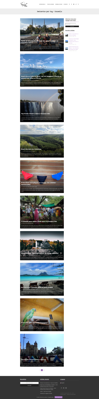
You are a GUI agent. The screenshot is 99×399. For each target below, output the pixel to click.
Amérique (35, 361)
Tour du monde (50, 4)
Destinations (42, 4)
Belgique (33, 151)
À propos (66, 4)
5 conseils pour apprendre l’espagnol (34, 323)
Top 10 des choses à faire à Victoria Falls (35, 113)
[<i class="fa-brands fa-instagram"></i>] (72, 4)
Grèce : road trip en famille (45, 391)
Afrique (33, 115)
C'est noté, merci (58, 397)
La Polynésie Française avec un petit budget (37, 287)
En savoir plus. (51, 397)
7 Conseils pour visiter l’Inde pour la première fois (39, 221)
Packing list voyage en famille (46, 393)
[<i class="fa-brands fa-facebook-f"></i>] (69, 4)
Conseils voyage (58, 4)
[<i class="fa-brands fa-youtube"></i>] (74, 4)
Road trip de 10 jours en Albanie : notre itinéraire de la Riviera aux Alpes (74, 48)
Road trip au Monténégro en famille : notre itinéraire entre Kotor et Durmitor (74, 41)
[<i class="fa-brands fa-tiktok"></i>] (76, 4)
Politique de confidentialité (71, 394)
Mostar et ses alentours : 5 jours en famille (74, 34)
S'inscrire (29, 385)
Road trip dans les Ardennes (31, 149)
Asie (32, 223)
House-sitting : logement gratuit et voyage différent (39, 253)
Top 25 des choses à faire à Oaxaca (33, 359)
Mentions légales (63, 394)
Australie (33, 255)
